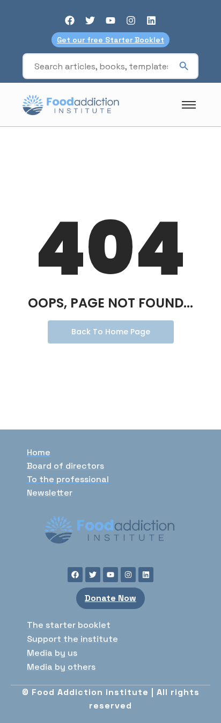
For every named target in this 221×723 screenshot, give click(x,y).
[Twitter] (90, 20)
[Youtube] (110, 20)
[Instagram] (131, 20)
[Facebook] (69, 20)
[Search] (184, 66)
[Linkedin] (151, 20)
